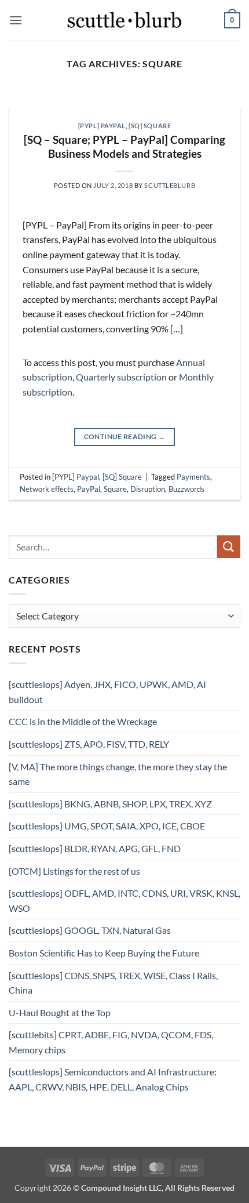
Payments (193, 476)
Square (115, 489)
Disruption (147, 489)
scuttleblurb (169, 185)
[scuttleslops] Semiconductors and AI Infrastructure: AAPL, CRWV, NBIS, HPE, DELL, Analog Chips (113, 1079)
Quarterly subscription (121, 376)
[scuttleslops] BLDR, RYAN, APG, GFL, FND (95, 848)
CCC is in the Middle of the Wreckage (83, 721)
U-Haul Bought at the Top (60, 1012)
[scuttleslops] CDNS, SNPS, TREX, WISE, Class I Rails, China (113, 983)
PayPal (88, 489)
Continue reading (125, 436)
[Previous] (27, 102)
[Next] (221, 102)
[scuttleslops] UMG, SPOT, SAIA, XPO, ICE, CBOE (107, 825)
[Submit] (228, 546)
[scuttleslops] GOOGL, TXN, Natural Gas (90, 930)
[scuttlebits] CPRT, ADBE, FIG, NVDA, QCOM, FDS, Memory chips (111, 1042)
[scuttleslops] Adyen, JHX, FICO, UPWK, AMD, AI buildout (107, 692)
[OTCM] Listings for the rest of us (74, 870)
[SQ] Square (150, 125)
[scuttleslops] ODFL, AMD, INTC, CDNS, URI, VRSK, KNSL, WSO (124, 900)
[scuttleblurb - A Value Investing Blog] (124, 20)
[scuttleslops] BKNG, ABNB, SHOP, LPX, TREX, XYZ (110, 803)
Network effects (47, 489)
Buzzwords (186, 489)
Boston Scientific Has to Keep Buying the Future (104, 952)
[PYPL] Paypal (102, 125)
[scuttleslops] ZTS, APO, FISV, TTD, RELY (89, 743)
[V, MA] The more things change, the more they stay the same (118, 774)
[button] (16, 20)
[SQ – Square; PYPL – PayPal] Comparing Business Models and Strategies (124, 147)
